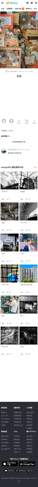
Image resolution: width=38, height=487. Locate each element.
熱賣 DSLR (17, 449)
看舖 (3, 223)
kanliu (10, 149)
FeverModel (5, 419)
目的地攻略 (5, 442)
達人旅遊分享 (5, 449)
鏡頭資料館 (17, 415)
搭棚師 (22, 192)
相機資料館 (17, 412)
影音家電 (29, 425)
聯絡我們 (29, 439)
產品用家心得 (18, 425)
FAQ (35, 8)
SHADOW (5, 347)
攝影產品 (29, 415)
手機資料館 (17, 419)
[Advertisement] (19, 99)
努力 (21, 316)
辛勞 (3, 254)
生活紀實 (10, 131)
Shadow (4, 191)
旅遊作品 (4, 446)
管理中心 (29, 8)
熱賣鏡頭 (17, 446)
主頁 (2, 8)
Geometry (23, 222)
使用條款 (29, 449)
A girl (22, 254)
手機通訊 (29, 419)
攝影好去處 (5, 436)
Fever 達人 (4, 415)
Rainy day (5, 285)
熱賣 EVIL (17, 452)
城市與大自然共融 (26, 285)
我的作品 (19, 8)
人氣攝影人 (10, 8)
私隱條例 (29, 452)
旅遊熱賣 (4, 439)
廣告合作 (29, 442)
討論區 (3, 425)
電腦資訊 (29, 422)
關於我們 (29, 436)
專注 (3, 316)
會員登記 (29, 446)
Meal (22, 347)
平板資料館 (17, 422)
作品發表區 (5, 422)
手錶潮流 (29, 428)
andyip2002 (13, 71)
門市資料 (17, 436)
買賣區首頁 (30, 412)
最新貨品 (17, 439)
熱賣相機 (17, 442)
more (35, 167)
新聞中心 (4, 412)
